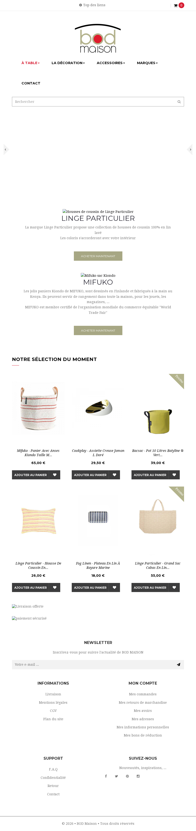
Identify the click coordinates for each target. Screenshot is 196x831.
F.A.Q (53, 769)
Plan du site (53, 719)
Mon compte (143, 683)
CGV (53, 711)
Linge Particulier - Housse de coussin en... (38, 565)
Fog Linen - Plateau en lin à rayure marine (98, 565)
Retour (53, 786)
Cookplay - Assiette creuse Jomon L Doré (98, 453)
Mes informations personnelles (143, 727)
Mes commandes (143, 694)
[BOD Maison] (98, 38)
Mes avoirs (143, 711)
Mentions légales (53, 702)
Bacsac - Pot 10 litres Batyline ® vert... (158, 453)
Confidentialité (53, 778)
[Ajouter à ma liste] (54, 474)
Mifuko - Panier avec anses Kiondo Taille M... (38, 453)
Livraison (53, 694)
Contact (53, 794)
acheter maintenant (98, 256)
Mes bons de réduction (143, 735)
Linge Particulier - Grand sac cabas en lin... (157, 565)
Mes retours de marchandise (143, 702)
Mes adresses (143, 719)
